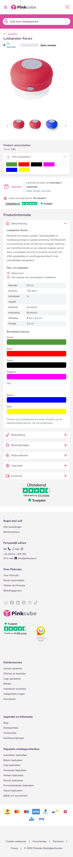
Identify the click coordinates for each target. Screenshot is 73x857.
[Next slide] (65, 126)
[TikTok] (35, 602)
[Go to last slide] (7, 126)
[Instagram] (29, 602)
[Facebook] (11, 602)
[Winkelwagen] (67, 7)
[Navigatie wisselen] (5, 7)
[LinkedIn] (17, 602)
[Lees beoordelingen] (38, 45)
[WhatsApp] (5, 602)
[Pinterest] (23, 602)
